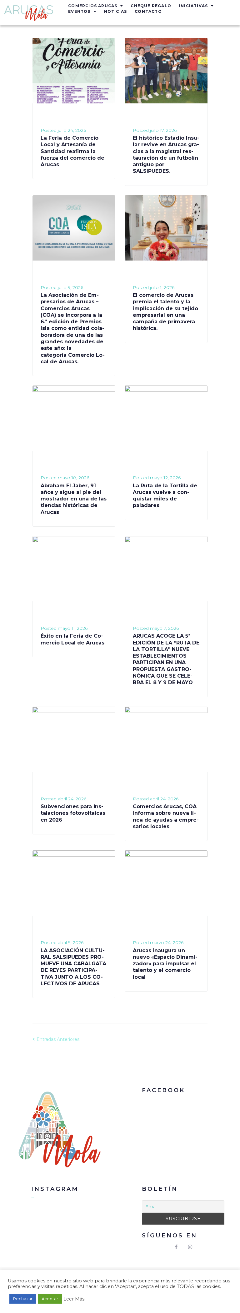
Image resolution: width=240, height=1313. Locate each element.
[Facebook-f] (176, 1247)
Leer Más (73, 1299)
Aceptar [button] (50, 1298)
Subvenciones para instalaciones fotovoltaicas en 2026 (73, 813)
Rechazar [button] (22, 1298)
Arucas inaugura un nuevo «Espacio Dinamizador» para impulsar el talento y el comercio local (165, 963)
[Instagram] (190, 1247)
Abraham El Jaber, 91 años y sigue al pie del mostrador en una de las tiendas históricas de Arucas (74, 499)
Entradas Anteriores (55, 1039)
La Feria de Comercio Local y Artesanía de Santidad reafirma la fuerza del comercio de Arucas (72, 151)
